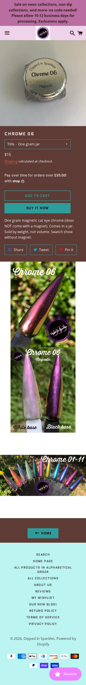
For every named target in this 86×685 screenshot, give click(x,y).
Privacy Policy (43, 624)
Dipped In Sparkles (39, 638)
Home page (43, 561)
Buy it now (37, 208)
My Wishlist (43, 598)
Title (10, 144)
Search (43, 554)
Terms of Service (43, 617)
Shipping (11, 161)
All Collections (43, 578)
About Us (43, 585)
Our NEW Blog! (43, 604)
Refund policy (43, 610)
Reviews (43, 591)
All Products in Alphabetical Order (43, 569)
